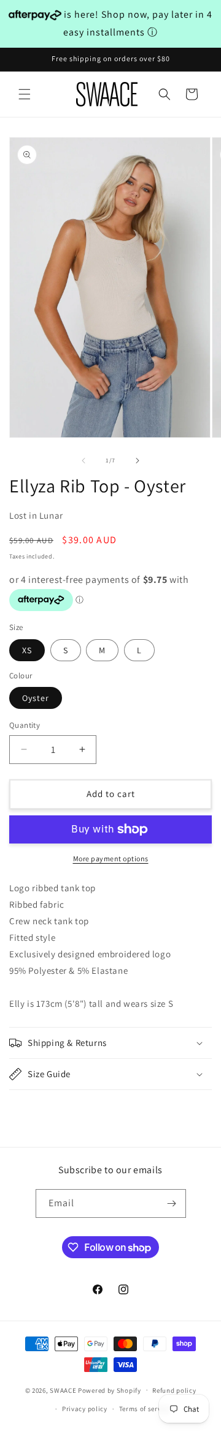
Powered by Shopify (109, 1389)
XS (27, 650)
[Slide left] (83, 460)
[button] (24, 94)
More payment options (111, 858)
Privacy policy (84, 1408)
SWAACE (63, 1389)
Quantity (24, 725)
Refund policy (174, 1390)
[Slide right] (137, 460)
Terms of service (145, 1408)
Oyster (35, 697)
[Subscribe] (171, 1203)
